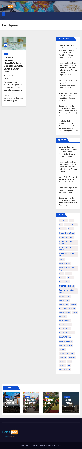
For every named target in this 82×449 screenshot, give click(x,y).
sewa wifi (62, 316)
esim (61, 225)
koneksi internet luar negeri (66, 269)
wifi (69, 365)
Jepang (61, 259)
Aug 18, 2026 (70, 406)
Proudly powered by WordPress (30, 445)
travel (70, 361)
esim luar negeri (71, 225)
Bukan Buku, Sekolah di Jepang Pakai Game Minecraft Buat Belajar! (68, 83)
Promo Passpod (64, 312)
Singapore (62, 357)
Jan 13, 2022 (10, 75)
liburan (68, 274)
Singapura (72, 357)
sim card (62, 349)
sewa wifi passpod (65, 341)
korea (61, 274)
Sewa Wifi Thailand (65, 345)
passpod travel (64, 300)
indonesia (62, 229)
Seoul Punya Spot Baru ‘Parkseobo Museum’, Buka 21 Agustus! (68, 95)
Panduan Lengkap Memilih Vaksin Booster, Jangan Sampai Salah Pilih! (13, 64)
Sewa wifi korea (64, 329)
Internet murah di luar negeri (67, 254)
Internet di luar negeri (67, 233)
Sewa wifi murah (65, 337)
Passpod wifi (63, 304)
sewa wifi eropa (64, 321)
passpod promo (64, 296)
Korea (67, 397)
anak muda (63, 221)
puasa (74, 312)
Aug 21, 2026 (11, 406)
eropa (71, 221)
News (6, 54)
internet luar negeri (66, 237)
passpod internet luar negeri (66, 291)
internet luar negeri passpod (66, 248)
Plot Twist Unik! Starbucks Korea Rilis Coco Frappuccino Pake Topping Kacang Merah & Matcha (68, 126)
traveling (62, 365)
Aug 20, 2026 (31, 406)
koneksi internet (64, 263)
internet (71, 229)
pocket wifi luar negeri (67, 308)
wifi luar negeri (64, 369)
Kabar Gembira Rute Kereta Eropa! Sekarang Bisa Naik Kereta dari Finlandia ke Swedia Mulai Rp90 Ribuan (68, 50)
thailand (62, 361)
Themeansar (57, 445)
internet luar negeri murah (66, 242)
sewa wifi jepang (65, 325)
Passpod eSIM (64, 282)
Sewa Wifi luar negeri (66, 333)
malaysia (62, 278)
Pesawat (73, 304)
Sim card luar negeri (66, 353)
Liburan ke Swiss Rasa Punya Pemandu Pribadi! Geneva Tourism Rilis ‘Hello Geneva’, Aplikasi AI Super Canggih (68, 67)
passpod (71, 278)
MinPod (10, 410)
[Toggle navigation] (3, 17)
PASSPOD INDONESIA (67, 286)
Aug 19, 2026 (51, 406)
